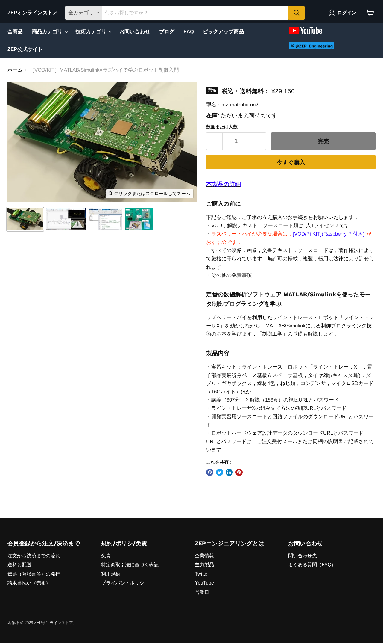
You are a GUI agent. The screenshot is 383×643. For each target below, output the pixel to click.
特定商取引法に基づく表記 (130, 564)
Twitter (202, 573)
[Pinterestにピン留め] (239, 472)
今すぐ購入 (291, 162)
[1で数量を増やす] (258, 141)
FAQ (188, 31)
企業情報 (204, 555)
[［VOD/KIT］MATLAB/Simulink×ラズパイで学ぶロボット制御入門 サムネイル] (25, 219)
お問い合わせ (134, 31)
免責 (106, 555)
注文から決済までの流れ (33, 555)
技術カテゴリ (92, 31)
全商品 (15, 31)
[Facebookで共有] (209, 472)
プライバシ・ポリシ (122, 582)
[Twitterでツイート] (219, 472)
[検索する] (296, 13)
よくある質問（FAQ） (312, 564)
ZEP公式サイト (25, 49)
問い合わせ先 (302, 555)
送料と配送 (19, 564)
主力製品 (204, 564)
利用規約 (110, 573)
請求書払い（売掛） (29, 582)
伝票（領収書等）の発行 (33, 573)
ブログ (167, 31)
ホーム (15, 70)
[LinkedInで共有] (229, 472)
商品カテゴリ (48, 31)
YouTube (204, 582)
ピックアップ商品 (223, 31)
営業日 (202, 592)
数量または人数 (222, 126)
